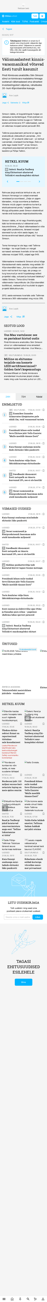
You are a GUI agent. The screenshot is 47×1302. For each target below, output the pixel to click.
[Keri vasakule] (7, 181)
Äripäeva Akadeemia (11, 687)
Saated (12, 470)
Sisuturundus (15, 355)
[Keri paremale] (39, 181)
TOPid (25, 21)
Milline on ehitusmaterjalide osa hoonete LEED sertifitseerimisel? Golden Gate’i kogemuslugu (22, 364)
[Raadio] (20, 1299)
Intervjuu (7, 775)
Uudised (8, 331)
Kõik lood (15, 21)
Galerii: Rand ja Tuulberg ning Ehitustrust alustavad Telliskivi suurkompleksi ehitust (22, 172)
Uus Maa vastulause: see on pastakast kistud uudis (21, 336)
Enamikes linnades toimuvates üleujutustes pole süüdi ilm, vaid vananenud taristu (26, 416)
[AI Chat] (35, 1299)
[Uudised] (12, 1299)
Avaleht (5, 21)
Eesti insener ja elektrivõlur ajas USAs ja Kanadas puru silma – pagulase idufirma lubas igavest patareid (21, 612)
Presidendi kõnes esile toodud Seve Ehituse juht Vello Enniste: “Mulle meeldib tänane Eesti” (25, 433)
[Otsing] (28, 1299)
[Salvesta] (43, 409)
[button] (17, 917)
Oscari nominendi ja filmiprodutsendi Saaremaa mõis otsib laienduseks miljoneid (26, 494)
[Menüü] (4, 1299)
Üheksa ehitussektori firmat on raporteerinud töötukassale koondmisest (11, 736)
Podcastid (34, 21)
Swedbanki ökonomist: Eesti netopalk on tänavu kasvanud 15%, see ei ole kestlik (25, 477)
